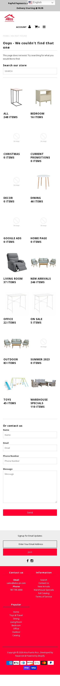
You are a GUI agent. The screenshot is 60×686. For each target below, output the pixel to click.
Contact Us (44, 583)
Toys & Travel (16, 615)
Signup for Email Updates (30, 535)
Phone (16, 586)
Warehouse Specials (44, 589)
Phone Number (11, 455)
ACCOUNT (21, 27)
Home (6, 36)
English (37, 2)
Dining (16, 618)
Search (43, 579)
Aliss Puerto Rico (31, 652)
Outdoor (16, 631)
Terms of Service (44, 596)
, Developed (44, 652)
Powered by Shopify (36, 655)
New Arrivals (44, 586)
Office (16, 628)
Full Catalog (43, 593)
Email (6, 442)
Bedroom (16, 625)
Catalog (16, 635)
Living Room (16, 622)
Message (7, 469)
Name (6, 429)
